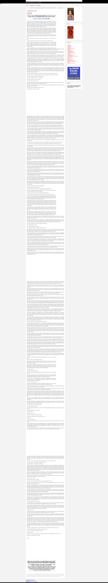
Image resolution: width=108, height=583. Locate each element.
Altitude (68, 59)
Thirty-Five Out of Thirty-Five (71, 63)
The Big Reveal (69, 45)
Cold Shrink (69, 47)
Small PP (68, 62)
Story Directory (32, 5)
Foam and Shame (69, 51)
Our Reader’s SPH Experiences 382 (72, 61)
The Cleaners (69, 54)
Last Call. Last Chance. (70, 52)
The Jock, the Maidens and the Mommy (72, 56)
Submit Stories (38, 5)
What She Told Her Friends (71, 48)
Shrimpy (68, 44)
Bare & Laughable (69, 56)
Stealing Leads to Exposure (71, 60)
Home (27, 5)
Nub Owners (69, 50)
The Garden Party (69, 46)
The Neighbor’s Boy (70, 49)
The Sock (68, 57)
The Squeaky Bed (69, 55)
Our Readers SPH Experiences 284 (31, 580)
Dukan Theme (31, 582)
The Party (68, 49)
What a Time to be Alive (70, 58)
